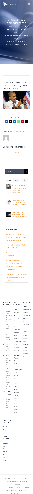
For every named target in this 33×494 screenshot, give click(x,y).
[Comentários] (24, 180)
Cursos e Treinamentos (26, 308)
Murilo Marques (21, 131)
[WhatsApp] (18, 121)
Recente (16, 180)
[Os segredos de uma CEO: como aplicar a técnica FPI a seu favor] (8, 201)
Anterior (27, 74)
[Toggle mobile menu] (29, 4)
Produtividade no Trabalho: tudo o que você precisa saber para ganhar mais (16, 277)
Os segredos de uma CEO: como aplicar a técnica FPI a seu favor (19, 202)
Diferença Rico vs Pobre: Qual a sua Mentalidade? (16, 362)
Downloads (6, 427)
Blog (4, 430)
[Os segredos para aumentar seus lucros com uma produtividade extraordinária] (8, 213)
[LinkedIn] (14, 121)
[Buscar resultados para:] (14, 171)
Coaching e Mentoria (26, 317)
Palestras (26, 312)
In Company (26, 322)
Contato (8, 391)
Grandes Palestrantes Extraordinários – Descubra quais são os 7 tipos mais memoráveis (19, 188)
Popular (8, 180)
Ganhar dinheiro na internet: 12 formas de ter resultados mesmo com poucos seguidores (16, 237)
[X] (10, 121)
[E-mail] (26, 121)
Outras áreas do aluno (5, 458)
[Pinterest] (22, 121)
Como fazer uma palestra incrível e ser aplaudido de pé (16, 393)
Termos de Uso (23, 478)
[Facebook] (6, 121)
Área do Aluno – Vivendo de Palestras (6, 447)
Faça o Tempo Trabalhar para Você (26, 340)
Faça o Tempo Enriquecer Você (26, 351)
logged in (18, 152)
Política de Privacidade (12, 481)
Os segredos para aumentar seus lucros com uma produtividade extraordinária (19, 215)
